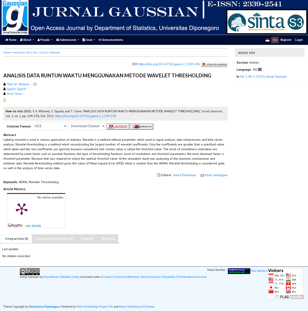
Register (286, 40)
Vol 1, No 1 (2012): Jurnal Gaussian (263, 77)
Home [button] (7, 52)
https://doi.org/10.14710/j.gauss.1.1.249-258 (169, 64)
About (27, 40)
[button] (4, 100)
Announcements (112, 40)
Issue (89, 40)
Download (189, 175)
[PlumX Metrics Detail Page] (21, 208)
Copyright (87, 239)
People (45, 40)
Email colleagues (216, 175)
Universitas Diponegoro (44, 306)
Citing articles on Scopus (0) (54, 239)
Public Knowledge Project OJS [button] (94, 306)
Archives (19, 52)
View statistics (258, 270)
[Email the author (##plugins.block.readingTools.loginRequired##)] (35, 84)
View (176, 175)
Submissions (68, 40)
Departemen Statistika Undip (61, 276)
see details (33, 225)
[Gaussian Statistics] (239, 270)
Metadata (107, 239)
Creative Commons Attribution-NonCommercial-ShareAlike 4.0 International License (155, 276)
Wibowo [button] (55, 52)
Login (299, 40)
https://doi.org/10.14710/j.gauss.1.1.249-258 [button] (85, 116)
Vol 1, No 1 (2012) (37, 52)
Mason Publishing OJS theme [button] (136, 306)
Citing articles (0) (16, 239)
